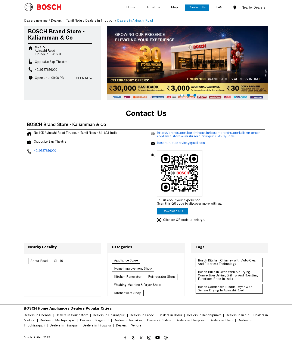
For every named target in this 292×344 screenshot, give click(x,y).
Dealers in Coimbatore (72, 315)
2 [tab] (188, 95)
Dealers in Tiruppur (64, 325)
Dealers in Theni (221, 320)
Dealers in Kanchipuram (204, 315)
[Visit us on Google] (133, 338)
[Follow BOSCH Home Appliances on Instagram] (149, 338)
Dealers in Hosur (170, 315)
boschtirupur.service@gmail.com (181, 143)
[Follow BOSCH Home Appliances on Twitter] (141, 338)
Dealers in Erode (142, 315)
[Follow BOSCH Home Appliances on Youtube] (158, 338)
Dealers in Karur (237, 315)
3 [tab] (194, 95)
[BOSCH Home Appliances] (43, 7)
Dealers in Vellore (128, 325)
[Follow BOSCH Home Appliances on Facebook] (125, 338)
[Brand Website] (166, 338)
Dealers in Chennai (37, 315)
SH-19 (58, 261)
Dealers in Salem (159, 320)
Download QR (172, 211)
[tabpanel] (187, 63)
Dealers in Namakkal (128, 320)
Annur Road (39, 261)
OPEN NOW (84, 78)
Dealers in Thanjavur (190, 320)
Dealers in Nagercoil (94, 320)
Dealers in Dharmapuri (109, 315)
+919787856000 (46, 69)
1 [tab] (181, 95)
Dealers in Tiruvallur (97, 325)
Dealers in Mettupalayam (57, 320)
